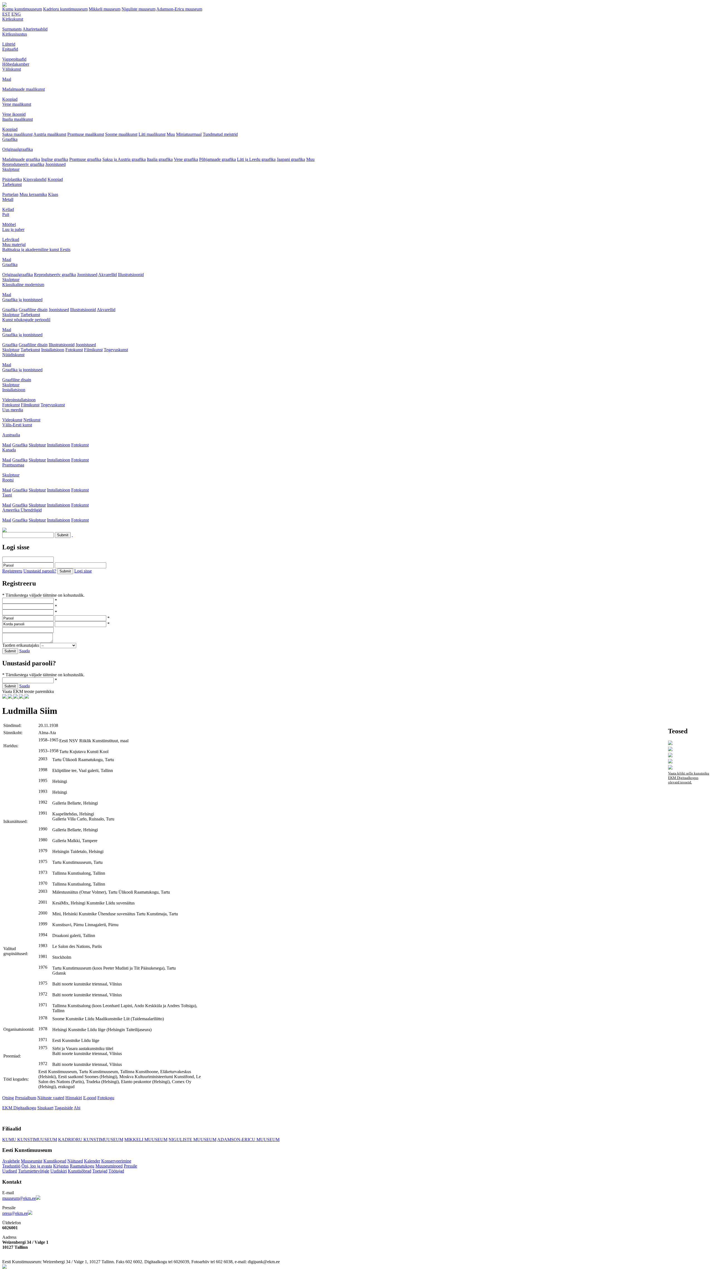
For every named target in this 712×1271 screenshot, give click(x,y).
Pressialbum (25, 1097)
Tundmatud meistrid (220, 134)
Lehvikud (10, 239)
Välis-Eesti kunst (17, 424)
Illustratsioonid (131, 274)
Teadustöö (11, 1166)
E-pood (89, 1097)
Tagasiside (64, 1107)
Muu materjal (14, 244)
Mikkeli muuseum (104, 9)
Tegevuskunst (116, 349)
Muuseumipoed (109, 1166)
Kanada (9, 450)
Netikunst (31, 419)
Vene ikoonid (14, 114)
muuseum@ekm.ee (19, 1198)
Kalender (92, 1161)
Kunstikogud (54, 1161)
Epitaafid (10, 49)
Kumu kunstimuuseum (22, 9)
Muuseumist (31, 1161)
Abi (77, 1107)
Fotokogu (105, 1097)
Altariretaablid (35, 29)
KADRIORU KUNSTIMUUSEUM (90, 1139)
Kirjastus (61, 1166)
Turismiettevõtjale (33, 1171)
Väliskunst (11, 69)
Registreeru (12, 571)
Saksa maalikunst (17, 134)
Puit (5, 214)
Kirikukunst (12, 19)
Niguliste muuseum (138, 9)
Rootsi (8, 480)
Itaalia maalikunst (17, 119)
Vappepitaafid (14, 59)
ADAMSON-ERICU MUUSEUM (248, 1139)
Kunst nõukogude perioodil (26, 319)
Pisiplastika (12, 179)
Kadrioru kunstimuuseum (65, 9)
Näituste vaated (50, 1097)
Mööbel (9, 224)
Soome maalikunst (121, 134)
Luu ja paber (13, 229)
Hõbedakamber (15, 64)
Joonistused (55, 164)
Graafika (10, 139)
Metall (7, 199)
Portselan (10, 194)
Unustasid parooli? (39, 571)
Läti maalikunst (152, 134)
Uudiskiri (58, 1171)
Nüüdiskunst (13, 354)
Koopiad (10, 99)
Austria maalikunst (49, 134)
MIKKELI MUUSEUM (145, 1139)
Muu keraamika (33, 194)
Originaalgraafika (17, 149)
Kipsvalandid (34, 179)
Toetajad (99, 1171)
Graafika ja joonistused (22, 299)
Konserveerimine (116, 1161)
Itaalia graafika (160, 159)
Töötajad (116, 1171)
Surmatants (12, 29)
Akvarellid (107, 274)
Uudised (9, 1171)
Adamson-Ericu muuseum (179, 9)
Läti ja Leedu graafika (256, 159)
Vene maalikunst (16, 104)
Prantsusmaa (13, 465)
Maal (6, 79)
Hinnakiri (73, 1097)
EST (6, 14)
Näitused (75, 1161)
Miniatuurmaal (189, 134)
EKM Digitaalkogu (19, 1107)
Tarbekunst (12, 184)
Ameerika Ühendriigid (22, 510)
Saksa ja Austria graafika (124, 159)
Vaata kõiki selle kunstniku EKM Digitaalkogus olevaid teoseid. (688, 777)
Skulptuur (10, 169)
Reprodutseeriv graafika (23, 164)
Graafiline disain (33, 309)
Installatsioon (52, 349)
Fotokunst (74, 349)
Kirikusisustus (14, 34)
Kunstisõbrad (79, 1171)
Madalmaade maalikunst (23, 89)
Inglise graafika (54, 159)
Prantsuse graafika (85, 159)
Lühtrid (8, 44)
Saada (24, 650)
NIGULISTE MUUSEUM (192, 1139)
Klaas (53, 194)
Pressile (130, 1166)
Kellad (8, 209)
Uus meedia (12, 409)
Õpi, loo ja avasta (36, 1166)
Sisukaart (45, 1107)
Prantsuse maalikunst (85, 134)
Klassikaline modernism (23, 284)
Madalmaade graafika (21, 159)
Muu (171, 134)
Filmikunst (93, 349)
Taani (7, 495)
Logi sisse (83, 571)
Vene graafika (186, 159)
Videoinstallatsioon (19, 399)
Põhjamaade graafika (217, 159)
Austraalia (11, 434)
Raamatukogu (82, 1166)
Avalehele (11, 1161)
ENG (16, 14)
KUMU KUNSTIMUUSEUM (29, 1139)
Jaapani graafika (291, 159)
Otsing (8, 1097)
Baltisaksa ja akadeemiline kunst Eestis (36, 249)
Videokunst (12, 419)
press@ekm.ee (15, 1213)
